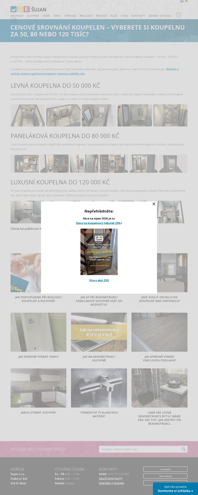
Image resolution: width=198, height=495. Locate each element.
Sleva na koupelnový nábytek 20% (98, 223)
